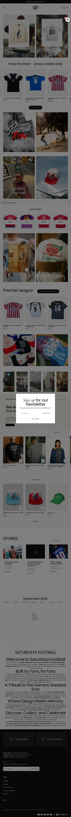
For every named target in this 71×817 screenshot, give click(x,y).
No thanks (35, 418)
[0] (67, 20)
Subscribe (46, 413)
